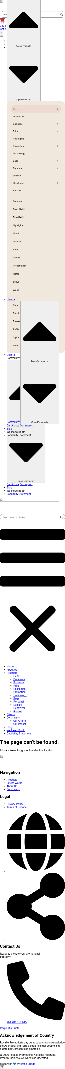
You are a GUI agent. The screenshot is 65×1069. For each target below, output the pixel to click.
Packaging (18, 138)
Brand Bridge (27, 1063)
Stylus (16, 281)
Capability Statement (19, 733)
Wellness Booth (16, 730)
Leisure (17, 175)
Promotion (18, 146)
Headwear (18, 183)
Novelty (17, 241)
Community (13, 717)
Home (10, 666)
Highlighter (18, 225)
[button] (32, 591)
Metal (16, 233)
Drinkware (18, 116)
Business (17, 123)
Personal (17, 168)
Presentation (19, 265)
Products (12, 672)
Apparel (17, 190)
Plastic (16, 257)
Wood (16, 290)
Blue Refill (18, 217)
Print (15, 131)
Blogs (10, 727)
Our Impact (26, 484)
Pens (15, 109)
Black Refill (18, 209)
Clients (11, 714)
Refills (16, 273)
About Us (12, 669)
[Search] (61, 517)
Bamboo (17, 201)
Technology (19, 153)
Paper (16, 249)
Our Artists (13, 484)
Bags (15, 160)
